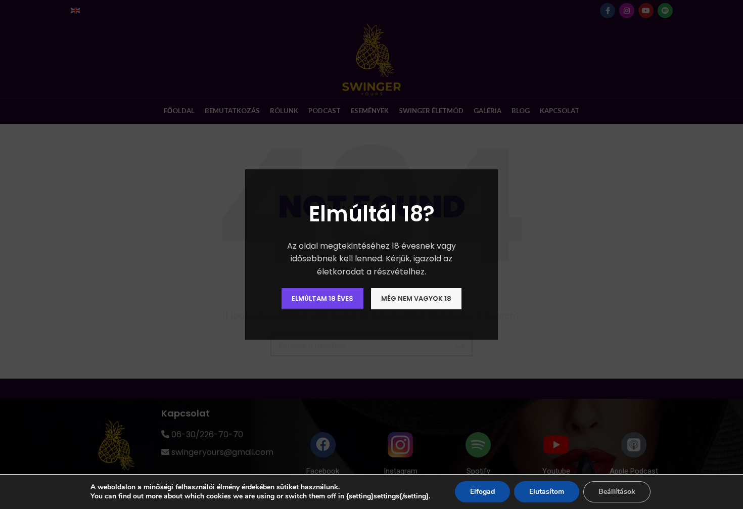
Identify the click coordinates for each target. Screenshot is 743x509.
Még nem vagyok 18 (416, 298)
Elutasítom (546, 491)
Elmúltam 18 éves (322, 298)
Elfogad (482, 491)
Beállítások (616, 491)
